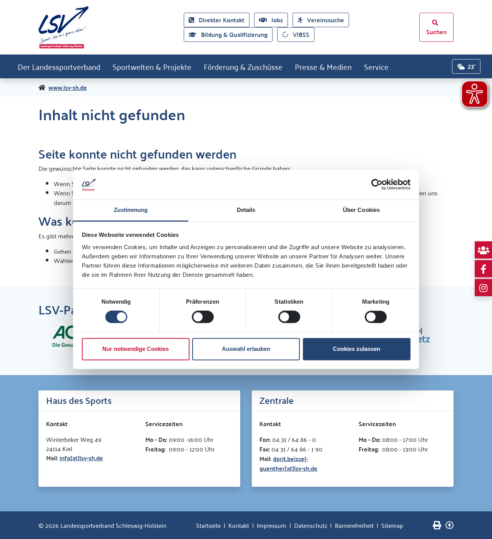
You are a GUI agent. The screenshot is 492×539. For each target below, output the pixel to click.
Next (459, 335)
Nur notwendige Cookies (135, 349)
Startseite (208, 525)
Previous (33, 335)
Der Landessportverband (59, 66)
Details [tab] (246, 210)
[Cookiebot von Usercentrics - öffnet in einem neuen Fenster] (377, 184)
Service (376, 66)
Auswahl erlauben (246, 349)
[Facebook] (483, 269)
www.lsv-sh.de (67, 87)
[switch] (203, 317)
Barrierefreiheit (354, 525)
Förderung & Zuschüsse (243, 66)
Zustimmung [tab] (131, 210)
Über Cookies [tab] (361, 210)
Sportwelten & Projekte (152, 66)
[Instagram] (483, 287)
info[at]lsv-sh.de (81, 457)
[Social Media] (483, 250)
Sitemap (392, 525)
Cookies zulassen (356, 349)
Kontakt (238, 525)
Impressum (271, 525)
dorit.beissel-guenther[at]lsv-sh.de (288, 463)
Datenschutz (310, 525)
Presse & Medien (323, 66)
